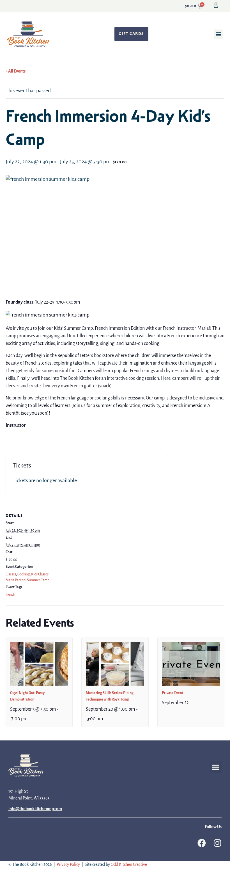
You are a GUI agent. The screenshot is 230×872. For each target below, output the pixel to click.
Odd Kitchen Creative (129, 864)
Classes (11, 574)
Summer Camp (38, 580)
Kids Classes (40, 574)
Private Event (172, 693)
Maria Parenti (16, 580)
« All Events (16, 71)
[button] (218, 34)
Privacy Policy (68, 864)
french (10, 595)
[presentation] (39, 664)
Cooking (23, 574)
